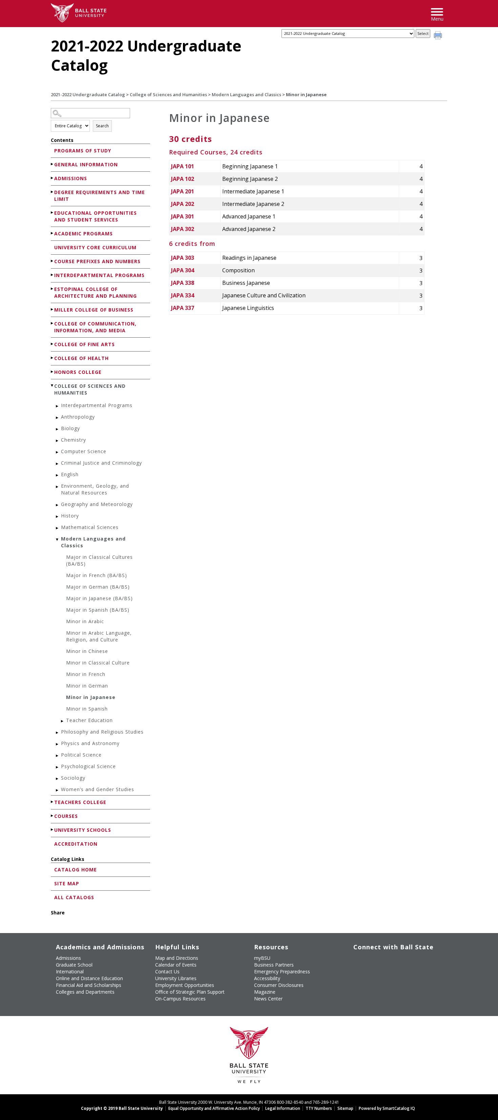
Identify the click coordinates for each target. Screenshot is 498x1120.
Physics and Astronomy (90, 743)
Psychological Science (88, 766)
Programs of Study (82, 150)
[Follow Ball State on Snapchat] (374, 977)
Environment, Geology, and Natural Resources (95, 489)
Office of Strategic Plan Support (190, 992)
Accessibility (267, 978)
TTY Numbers (319, 1108)
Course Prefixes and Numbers (97, 261)
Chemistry (73, 440)
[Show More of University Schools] (52, 829)
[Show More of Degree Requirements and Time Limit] (52, 191)
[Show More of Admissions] (52, 177)
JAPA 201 (182, 191)
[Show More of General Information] (52, 164)
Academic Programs (83, 233)
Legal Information (282, 1108)
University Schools (82, 830)
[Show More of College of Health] (52, 357)
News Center (268, 998)
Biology (70, 428)
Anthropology (78, 417)
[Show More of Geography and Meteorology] (57, 505)
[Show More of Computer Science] (57, 452)
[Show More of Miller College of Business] (52, 309)
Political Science (81, 755)
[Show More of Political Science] (57, 755)
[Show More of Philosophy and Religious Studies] (57, 732)
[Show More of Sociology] (57, 778)
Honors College (78, 372)
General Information (86, 164)
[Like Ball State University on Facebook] (358, 961)
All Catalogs (74, 897)
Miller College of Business (93, 310)
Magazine (264, 992)
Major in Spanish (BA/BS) (97, 610)
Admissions (70, 178)
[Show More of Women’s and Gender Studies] (57, 790)
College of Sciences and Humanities (168, 94)
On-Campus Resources (180, 998)
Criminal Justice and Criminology (101, 463)
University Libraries (175, 978)
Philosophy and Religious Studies (102, 731)
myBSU (262, 958)
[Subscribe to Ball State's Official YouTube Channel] (389, 961)
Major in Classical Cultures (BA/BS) (99, 560)
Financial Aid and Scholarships (88, 985)
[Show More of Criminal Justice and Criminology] (57, 463)
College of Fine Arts (84, 344)
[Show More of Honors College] (52, 371)
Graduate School (74, 964)
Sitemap (345, 1108)
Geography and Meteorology (97, 504)
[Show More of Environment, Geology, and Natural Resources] (57, 486)
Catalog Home (75, 869)
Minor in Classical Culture (98, 662)
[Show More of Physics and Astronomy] (57, 744)
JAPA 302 (182, 229)
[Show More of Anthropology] (57, 417)
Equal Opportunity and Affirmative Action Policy (214, 1108)
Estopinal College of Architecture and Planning (95, 292)
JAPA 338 (182, 283)
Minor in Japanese (91, 697)
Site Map (66, 883)
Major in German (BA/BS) (98, 587)
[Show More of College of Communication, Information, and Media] (52, 323)
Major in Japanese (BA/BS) (99, 598)
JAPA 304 (182, 270)
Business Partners (274, 964)
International (70, 971)
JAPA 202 (182, 204)
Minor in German (87, 685)
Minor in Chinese (87, 651)
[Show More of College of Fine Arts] (52, 343)
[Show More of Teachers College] (52, 801)
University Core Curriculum (95, 247)
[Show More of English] (57, 475)
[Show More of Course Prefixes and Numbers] (52, 260)
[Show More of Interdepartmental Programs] (52, 274)
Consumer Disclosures (279, 985)
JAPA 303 (182, 257)
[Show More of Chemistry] (57, 440)
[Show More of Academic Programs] (52, 233)
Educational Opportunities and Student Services (95, 216)
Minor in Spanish (87, 708)
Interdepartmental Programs (99, 275)
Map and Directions (176, 958)
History (70, 515)
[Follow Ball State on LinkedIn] (358, 977)
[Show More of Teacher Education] (62, 721)
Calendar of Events (175, 964)
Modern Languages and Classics (246, 94)
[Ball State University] (249, 1057)
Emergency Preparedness (282, 971)
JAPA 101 (182, 166)
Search (102, 126)
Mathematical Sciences (90, 527)
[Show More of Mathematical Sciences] (57, 528)
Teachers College (80, 802)
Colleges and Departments (85, 992)
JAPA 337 (182, 308)
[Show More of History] (57, 516)
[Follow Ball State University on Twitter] (374, 961)
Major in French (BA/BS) (96, 575)
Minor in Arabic (85, 621)
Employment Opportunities (184, 985)
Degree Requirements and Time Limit (99, 195)
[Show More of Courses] (52, 815)
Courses (66, 816)
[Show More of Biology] (57, 429)
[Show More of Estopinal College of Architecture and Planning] (52, 288)
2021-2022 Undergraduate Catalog (88, 94)
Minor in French (85, 674)
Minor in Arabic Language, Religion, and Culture (99, 636)
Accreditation (76, 844)
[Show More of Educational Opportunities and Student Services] (52, 212)
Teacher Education (89, 720)
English (70, 474)
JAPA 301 (182, 216)
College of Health (81, 358)
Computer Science (83, 451)
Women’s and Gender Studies (97, 789)
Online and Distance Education (89, 978)
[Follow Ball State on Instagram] (405, 961)
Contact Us (167, 971)
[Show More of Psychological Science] (57, 767)
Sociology (73, 778)
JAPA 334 (182, 295)
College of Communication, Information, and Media (95, 327)
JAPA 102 (182, 179)
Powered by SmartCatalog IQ (387, 1108)
